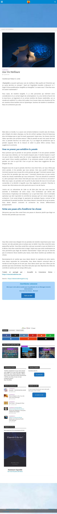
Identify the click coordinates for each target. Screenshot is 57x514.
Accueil (3, 29)
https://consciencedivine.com (11, 274)
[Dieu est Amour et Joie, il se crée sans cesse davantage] (6, 395)
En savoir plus (39, 374)
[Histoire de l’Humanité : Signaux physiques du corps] (28, 352)
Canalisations (5, 69)
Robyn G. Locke (19, 330)
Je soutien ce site (39, 395)
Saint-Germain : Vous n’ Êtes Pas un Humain (46, 352)
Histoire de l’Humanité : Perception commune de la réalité (17, 411)
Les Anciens (12, 330)
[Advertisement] (28, 15)
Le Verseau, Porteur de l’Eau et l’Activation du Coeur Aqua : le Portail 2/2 (10, 352)
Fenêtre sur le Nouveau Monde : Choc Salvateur (16, 419)
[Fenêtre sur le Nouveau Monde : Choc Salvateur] (6, 417)
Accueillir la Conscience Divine (12, 509)
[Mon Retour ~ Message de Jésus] (6, 402)
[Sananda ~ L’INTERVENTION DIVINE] (6, 389)
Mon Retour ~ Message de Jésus (16, 403)
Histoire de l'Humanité (27, 349)
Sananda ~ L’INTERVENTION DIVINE (17, 390)
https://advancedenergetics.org (18, 278)
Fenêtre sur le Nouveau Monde (15, 417)
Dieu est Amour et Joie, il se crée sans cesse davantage (16, 396)
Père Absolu (25, 351)
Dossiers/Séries (26, 348)
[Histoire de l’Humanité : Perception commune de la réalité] (6, 408)
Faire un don (28, 295)
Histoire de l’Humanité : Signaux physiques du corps (28, 355)
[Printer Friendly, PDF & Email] (28, 328)
